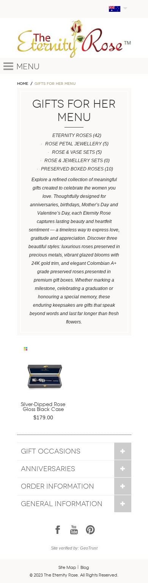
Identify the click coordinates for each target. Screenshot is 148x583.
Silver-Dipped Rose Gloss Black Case (43, 406)
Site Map (67, 567)
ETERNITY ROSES (72, 135)
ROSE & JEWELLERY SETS (73, 160)
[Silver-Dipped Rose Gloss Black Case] (44, 378)
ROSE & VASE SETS (73, 152)
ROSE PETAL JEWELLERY (73, 144)
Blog (84, 567)
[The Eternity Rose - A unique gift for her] (74, 38)
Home (22, 83)
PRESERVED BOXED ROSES (72, 169)
